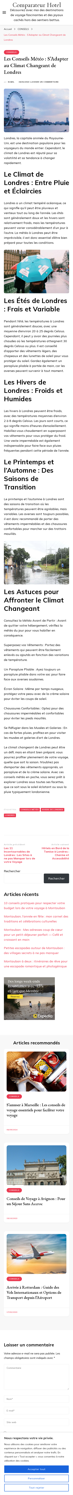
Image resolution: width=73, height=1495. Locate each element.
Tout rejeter (36, 1487)
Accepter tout (36, 1469)
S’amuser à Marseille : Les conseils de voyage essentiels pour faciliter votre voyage (36, 1110)
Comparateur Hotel (37, 5)
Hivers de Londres (52, 809)
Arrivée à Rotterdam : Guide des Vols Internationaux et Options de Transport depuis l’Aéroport (34, 1292)
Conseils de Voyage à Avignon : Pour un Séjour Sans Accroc (36, 1201)
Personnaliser (36, 1478)
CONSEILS (11, 52)
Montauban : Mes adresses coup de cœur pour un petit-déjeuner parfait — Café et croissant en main (33, 935)
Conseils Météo (30, 809)
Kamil (11, 82)
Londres (10, 815)
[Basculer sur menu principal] (4, 12)
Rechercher (12, 871)
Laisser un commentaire (44, 82)
